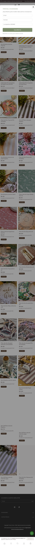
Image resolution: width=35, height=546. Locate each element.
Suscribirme (17, 30)
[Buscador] (17, 543)
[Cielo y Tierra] (4, 543)
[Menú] (11, 543)
